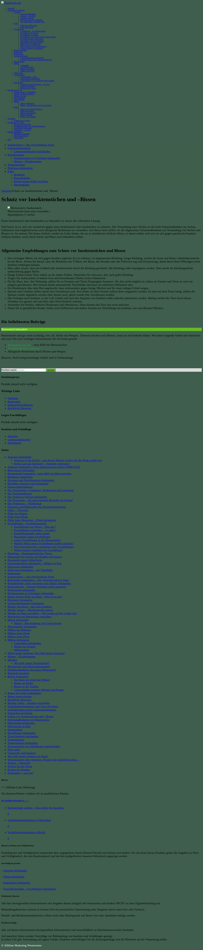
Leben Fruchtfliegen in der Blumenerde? (37, 540)
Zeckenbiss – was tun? (22, 130)
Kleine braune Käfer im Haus (31, 181)
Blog (9, 139)
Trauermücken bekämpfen (30, 79)
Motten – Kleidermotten (28, 161)
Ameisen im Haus (27, 18)
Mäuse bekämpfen (27, 103)
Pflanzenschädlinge (15, 132)
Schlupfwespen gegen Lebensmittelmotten (36, 60)
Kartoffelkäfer (22, 178)
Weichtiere (11, 119)
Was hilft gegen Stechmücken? (31, 663)
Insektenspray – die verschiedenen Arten (31, 144)
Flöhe (16, 24)
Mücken (12, 659)
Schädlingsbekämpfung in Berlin (26, 832)
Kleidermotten (16, 154)
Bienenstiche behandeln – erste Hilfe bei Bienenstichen (39, 473)
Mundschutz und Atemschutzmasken (29, 666)
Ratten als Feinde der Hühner (31, 109)
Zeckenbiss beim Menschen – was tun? (35, 84)
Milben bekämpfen (18, 639)
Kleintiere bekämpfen (20, 600)
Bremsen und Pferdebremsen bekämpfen (31, 480)
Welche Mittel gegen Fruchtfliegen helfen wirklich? (44, 543)
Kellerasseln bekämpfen (21, 590)
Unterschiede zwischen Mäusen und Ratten (39, 689)
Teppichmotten (16, 164)
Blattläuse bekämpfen (22, 134)
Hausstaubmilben (20, 50)
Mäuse (16, 101)
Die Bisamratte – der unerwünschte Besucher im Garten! (40, 500)
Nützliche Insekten (18, 673)
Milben (16, 63)
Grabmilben (24, 65)
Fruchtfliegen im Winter (29, 33)
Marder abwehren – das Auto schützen (30, 606)
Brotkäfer (19, 174)
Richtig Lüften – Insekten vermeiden (29, 703)
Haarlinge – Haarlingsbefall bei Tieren (30, 553)
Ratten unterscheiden (28, 113)
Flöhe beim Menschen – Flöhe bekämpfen (32, 520)
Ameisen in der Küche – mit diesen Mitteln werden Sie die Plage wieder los (58, 460)
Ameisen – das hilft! (28, 16)
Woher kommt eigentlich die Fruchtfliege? (38, 550)
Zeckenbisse (18, 82)
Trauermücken (19, 75)
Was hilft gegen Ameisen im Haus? (28, 756)
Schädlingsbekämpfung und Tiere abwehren (33, 706)
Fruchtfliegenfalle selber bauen (31, 39)
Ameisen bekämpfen (28, 14)
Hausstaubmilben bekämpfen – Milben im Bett (35, 563)
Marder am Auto (20, 96)
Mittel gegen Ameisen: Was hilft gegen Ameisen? (36, 653)
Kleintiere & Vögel (15, 90)
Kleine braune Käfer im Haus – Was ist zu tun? (35, 596)
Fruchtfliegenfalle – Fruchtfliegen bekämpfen (29, 888)
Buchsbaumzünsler (21, 136)
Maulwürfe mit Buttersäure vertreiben (29, 616)
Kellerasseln (18, 54)
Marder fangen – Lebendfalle (25, 92)
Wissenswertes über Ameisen (31, 20)
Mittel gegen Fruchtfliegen (30, 44)
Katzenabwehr (19, 100)
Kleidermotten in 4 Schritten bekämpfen (37, 158)
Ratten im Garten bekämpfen (24, 693)
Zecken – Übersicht (19, 763)
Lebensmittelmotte (21, 56)
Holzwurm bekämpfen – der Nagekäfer (30, 570)
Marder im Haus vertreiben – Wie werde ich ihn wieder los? (42, 613)
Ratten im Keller (26, 115)
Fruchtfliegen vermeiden (29, 35)
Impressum (14, 401)
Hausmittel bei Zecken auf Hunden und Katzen (35, 556)
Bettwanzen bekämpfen (21, 470)
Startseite (11, 8)
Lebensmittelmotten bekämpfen (32, 58)
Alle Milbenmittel (26, 67)
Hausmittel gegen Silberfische (25, 560)
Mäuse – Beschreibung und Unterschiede (35, 105)
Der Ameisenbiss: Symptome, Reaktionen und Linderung (40, 490)
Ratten (16, 107)
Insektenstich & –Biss (16, 122)
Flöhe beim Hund (26, 27)
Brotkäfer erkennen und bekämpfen (28, 483)
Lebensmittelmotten (19, 148)
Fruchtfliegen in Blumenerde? (31, 43)
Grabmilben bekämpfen (27, 643)
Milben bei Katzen (24, 646)
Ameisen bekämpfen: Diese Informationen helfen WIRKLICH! (44, 467)
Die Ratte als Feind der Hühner (32, 679)
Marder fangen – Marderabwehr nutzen (30, 610)
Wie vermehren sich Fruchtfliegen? (33, 46)
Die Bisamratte (19, 98)
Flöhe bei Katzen (17, 513)
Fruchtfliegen (19, 29)
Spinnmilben (18, 138)
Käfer (11, 171)
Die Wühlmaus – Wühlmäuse (25, 503)
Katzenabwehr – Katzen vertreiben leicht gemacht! (37, 586)
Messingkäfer (19, 62)
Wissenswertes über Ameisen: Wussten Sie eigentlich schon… (43, 759)
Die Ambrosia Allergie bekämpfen (27, 496)
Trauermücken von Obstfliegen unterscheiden (37, 81)
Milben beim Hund (27, 69)
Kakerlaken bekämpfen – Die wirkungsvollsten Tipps (38, 580)
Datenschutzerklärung (20, 404)
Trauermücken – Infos (28, 77)
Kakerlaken (18, 52)
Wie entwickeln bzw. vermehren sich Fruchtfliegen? (44, 546)
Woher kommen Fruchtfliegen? (31, 48)
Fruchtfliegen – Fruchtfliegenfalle (32, 31)
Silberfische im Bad (19, 726)
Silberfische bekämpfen (21, 723)
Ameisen (17, 12)
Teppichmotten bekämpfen (23, 736)
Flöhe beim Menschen (28, 25)
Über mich (14, 749)
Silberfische (18, 73)
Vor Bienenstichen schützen (23, 348)
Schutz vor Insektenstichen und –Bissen (30, 716)
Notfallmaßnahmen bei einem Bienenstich (29, 126)
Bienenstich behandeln (22, 124)
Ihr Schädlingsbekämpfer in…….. (15, 801)
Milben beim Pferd (27, 71)
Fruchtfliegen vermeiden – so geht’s (34, 530)
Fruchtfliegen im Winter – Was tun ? (35, 526)
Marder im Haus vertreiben (24, 94)
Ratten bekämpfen (27, 111)
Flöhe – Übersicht (18, 510)
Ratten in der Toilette (28, 117)
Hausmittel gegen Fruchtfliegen (32, 41)
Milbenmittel (21, 649)
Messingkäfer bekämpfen (22, 626)
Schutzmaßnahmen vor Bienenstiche (28, 719)
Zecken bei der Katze (28, 88)
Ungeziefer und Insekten (22, 753)
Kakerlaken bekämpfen (16, 882)
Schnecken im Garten (22, 120)
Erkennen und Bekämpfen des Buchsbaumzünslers (37, 506)
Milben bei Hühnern (19, 629)
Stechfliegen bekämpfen (23, 128)
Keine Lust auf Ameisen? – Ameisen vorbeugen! (42, 463)
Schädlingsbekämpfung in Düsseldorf (29, 820)
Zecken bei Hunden (27, 86)
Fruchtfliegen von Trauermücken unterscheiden (38, 37)
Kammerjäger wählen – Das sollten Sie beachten (36, 807)
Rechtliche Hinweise (19, 408)
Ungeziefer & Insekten (16, 10)
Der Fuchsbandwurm (20, 493)
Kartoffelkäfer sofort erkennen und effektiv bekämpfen (39, 583)
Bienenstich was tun (19, 344)
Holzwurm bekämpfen (20, 566)
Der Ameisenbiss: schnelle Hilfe (32, 22)
